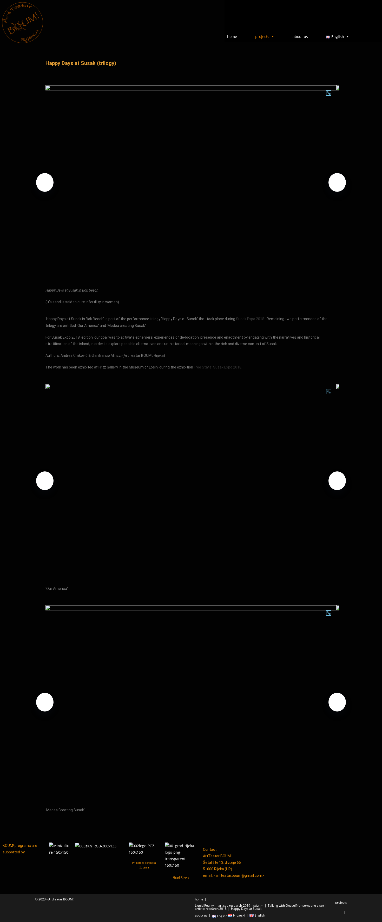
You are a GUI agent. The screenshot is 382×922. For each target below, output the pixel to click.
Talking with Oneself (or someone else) (296, 905)
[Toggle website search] (369, 36)
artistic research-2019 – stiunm (240, 905)
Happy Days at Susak (246, 908)
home (232, 36)
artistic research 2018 (211, 908)
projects (262, 36)
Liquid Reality (204, 905)
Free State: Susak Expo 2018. (218, 367)
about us (300, 36)
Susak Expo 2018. (251, 319)
